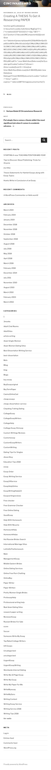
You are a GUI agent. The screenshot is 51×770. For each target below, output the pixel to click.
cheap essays (9, 399)
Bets (5, 360)
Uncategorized (10, 651)
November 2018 (10, 229)
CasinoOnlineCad (11, 394)
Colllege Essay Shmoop (13, 428)
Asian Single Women (12, 341)
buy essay (8, 380)
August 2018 (9, 244)
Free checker (9, 501)
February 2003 (10, 297)
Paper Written (9, 588)
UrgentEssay (9, 660)
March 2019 (9, 210)
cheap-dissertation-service (15, 404)
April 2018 (8, 258)
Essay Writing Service (13, 476)
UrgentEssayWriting (12, 665)
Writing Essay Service (13, 704)
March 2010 (9, 292)
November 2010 (10, 283)
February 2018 (10, 268)
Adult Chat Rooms (11, 326)
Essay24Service (10, 481)
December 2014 (10, 273)
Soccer (6, 631)
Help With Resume (11, 525)
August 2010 (9, 287)
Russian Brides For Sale (13, 622)
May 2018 (8, 254)
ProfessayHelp (10, 597)
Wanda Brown (31, 12)
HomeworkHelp (10, 530)
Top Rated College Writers (15, 641)
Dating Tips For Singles (13, 452)
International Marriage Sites (15, 544)
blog (9, 94)
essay (6, 467)
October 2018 (9, 234)
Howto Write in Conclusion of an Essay (20, 180)
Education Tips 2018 (12, 462)
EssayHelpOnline (11, 486)
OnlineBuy (8, 578)
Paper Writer (9, 583)
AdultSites (8, 331)
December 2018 (10, 225)
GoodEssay (8, 515)
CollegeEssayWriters (12, 418)
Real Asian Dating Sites (13, 607)
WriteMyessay (10, 689)
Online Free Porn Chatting (14, 573)
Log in (6, 733)
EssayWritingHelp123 (13, 491)
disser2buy (8, 457)
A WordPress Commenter (14, 195)
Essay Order (9, 472)
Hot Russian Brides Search (15, 539)
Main (6, 554)
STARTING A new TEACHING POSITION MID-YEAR (24, 155)
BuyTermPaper (10, 389)
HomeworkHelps (11, 534)
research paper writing (13, 612)
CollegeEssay (9, 413)
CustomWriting (10, 447)
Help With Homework (13, 520)
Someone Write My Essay (14, 636)
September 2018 (11, 239)
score (6, 626)
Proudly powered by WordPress (15, 764)
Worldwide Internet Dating (15, 670)
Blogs (6, 375)
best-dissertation (11, 355)
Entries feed (9, 738)
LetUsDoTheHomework (13, 549)
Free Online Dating (11, 510)
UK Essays (8, 646)
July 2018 (7, 249)
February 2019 (10, 215)
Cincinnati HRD (17, 3)
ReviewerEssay (10, 617)
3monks (7, 321)
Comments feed (10, 743)
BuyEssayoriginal (11, 384)
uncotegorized (10, 656)
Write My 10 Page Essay (13, 675)
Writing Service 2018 (12, 709)
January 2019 (9, 220)
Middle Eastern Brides (13, 564)
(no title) (7, 168)
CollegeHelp (9, 423)
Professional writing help (14, 602)
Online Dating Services (13, 568)
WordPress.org (10, 748)
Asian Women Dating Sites (15, 346)
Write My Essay (10, 680)
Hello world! (33, 195)
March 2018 (9, 263)
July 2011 (7, 278)
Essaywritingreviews (12, 496)
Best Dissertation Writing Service (18, 351)
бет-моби (7, 718)
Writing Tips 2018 (11, 714)
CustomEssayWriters (13, 443)
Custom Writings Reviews (14, 433)
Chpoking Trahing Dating (14, 409)
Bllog (6, 365)
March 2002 (9, 302)
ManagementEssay (12, 559)
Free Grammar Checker (13, 505)
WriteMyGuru (9, 694)
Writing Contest (10, 699)
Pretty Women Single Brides (15, 593)
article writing (9, 336)
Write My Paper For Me (13, 685)
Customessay (9, 438)
